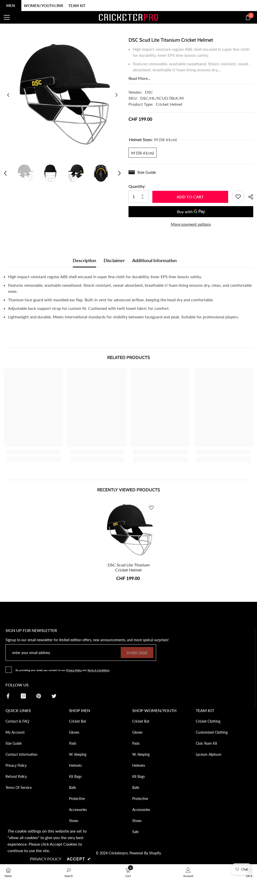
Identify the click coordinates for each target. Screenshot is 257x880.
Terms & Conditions (98, 670)
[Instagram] (23, 696)
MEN (10, 5)
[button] (8, 94)
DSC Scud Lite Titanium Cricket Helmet (129, 567)
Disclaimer (114, 260)
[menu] (7, 17)
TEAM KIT (77, 5)
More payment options (191, 224)
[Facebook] (8, 696)
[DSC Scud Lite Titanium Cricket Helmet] (128, 530)
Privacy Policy (74, 670)
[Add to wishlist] (238, 196)
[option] (62, 94)
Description (84, 260)
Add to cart (190, 196)
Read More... (139, 78)
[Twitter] (54, 696)
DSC (149, 92)
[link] (33, 451)
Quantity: (136, 186)
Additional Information (154, 260)
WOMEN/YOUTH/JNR (43, 5)
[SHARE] (248, 197)
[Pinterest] (38, 696)
